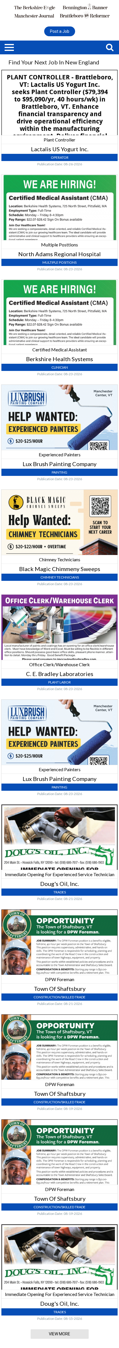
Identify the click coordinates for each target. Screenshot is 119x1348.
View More (59, 1334)
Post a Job (59, 31)
